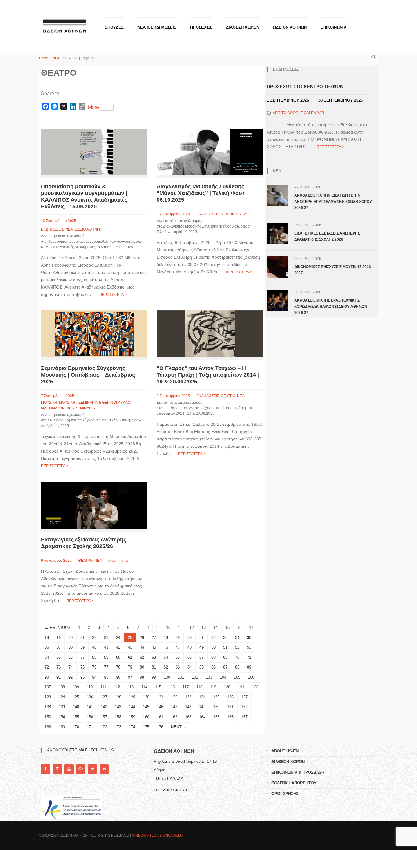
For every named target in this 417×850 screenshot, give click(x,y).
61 (130, 657)
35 (249, 637)
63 (154, 657)
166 (230, 717)
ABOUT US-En (285, 751)
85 (201, 667)
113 (131, 687)
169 (62, 727)
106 (251, 677)
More (93, 107)
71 (249, 657)
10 (168, 627)
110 (90, 687)
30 (189, 637)
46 (166, 647)
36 (47, 647)
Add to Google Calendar (298, 113)
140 (76, 707)
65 (178, 657)
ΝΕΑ (56, 58)
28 (166, 637)
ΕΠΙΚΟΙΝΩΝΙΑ (333, 27)
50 (213, 647)
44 (142, 647)
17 (251, 627)
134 (202, 697)
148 (188, 707)
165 (216, 717)
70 (237, 657)
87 (225, 667)
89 (249, 667)
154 (62, 717)
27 (154, 637)
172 (104, 727)
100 (167, 677)
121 (241, 687)
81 (154, 667)
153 (48, 717)
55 (58, 657)
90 (47, 677)
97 (130, 677)
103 (209, 677)
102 (195, 677)
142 (104, 707)
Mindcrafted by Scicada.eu (157, 835)
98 (142, 677)
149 (202, 707)
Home (43, 58)
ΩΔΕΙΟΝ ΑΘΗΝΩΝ (290, 27)
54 (47, 657)
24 (118, 637)
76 (94, 667)
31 (201, 637)
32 (213, 637)
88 (237, 667)
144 (132, 707)
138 (48, 707)
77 (106, 667)
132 (174, 697)
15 (227, 627)
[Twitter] (92, 769)
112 (117, 687)
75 (82, 667)
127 (104, 697)
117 (186, 687)
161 (160, 717)
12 (192, 627)
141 (90, 707)
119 (213, 687)
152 (244, 707)
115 (158, 687)
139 (62, 707)
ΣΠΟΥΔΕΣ (114, 27)
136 (230, 697)
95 (106, 677)
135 (216, 697)
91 (58, 677)
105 (237, 677)
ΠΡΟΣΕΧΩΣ (201, 27)
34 (237, 637)
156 (90, 717)
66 (189, 657)
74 (70, 667)
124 (62, 697)
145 (146, 707)
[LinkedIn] (104, 769)
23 (106, 637)
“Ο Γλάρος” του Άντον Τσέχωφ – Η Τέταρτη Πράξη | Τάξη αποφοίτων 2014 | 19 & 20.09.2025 (208, 375)
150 (216, 707)
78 (118, 667)
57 (82, 657)
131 (160, 697)
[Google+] (80, 769)
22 (94, 637)
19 (58, 637)
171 (90, 727)
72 (47, 667)
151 (230, 707)
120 (227, 687)
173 (118, 727)
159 (132, 717)
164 (202, 717)
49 (201, 647)
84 (189, 667)
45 (154, 647)
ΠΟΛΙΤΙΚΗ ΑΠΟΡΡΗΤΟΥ (294, 783)
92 (70, 677)
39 (82, 647)
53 (249, 647)
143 (118, 707)
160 (146, 717)
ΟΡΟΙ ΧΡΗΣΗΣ (285, 793)
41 (106, 647)
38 (70, 647)
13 (203, 627)
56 (70, 657)
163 (188, 717)
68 (213, 657)
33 (225, 637)
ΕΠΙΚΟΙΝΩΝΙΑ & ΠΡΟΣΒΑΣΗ (297, 772)
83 (178, 667)
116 (172, 687)
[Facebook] (45, 769)
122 (255, 687)
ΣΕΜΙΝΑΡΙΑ (85, 408)
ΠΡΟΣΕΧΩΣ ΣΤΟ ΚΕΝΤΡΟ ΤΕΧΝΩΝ (305, 86)
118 (199, 687)
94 (94, 677)
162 (174, 717)
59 (106, 657)
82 (166, 667)
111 (103, 687)
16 (239, 627)
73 (58, 667)
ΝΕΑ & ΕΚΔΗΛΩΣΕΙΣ (156, 27)
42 (118, 647)
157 (104, 717)
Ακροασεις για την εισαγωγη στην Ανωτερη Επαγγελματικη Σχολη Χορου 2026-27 (333, 201)
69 (225, 657)
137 (244, 697)
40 (94, 647)
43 (130, 647)
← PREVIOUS (58, 627)
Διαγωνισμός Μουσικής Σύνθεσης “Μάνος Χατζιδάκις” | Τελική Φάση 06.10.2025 (201, 193)
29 (178, 637)
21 (82, 637)
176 (160, 727)
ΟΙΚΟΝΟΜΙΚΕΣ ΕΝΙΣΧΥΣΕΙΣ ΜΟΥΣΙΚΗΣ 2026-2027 (333, 270)
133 (188, 697)
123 (48, 697)
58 (94, 657)
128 (118, 697)
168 (48, 727)
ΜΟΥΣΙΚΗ (229, 214)
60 (118, 657)
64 (166, 657)
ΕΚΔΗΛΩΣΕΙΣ (52, 229)
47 (178, 647)
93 (82, 677)
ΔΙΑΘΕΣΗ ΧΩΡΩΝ (242, 27)
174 (132, 727)
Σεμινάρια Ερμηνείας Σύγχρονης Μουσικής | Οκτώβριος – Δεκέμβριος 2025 (88, 375)
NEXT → (179, 727)
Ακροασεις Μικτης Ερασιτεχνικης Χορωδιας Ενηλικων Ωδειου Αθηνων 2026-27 (330, 306)
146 (160, 707)
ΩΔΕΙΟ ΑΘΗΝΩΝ (88, 229)
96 (118, 677)
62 (142, 657)
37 (58, 647)
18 (47, 637)
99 (154, 677)
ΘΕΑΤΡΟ (228, 396)
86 (213, 667)
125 (76, 697)
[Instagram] (57, 769)
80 (142, 667)
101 (181, 677)
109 (76, 687)
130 (146, 697)
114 (144, 687)
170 (76, 727)
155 (76, 717)
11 (180, 627)
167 (244, 717)
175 (146, 727)
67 (201, 657)
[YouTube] (69, 769)
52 (237, 647)
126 (90, 697)
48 (189, 647)
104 (223, 677)
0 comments (118, 560)
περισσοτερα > (113, 294)
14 (215, 627)
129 (132, 697)
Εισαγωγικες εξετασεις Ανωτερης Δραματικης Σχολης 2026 (327, 236)
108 (62, 687)
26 (142, 637)
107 (48, 687)
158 (118, 717)
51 (225, 647)
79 (130, 667)
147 (174, 707)
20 (70, 637)
